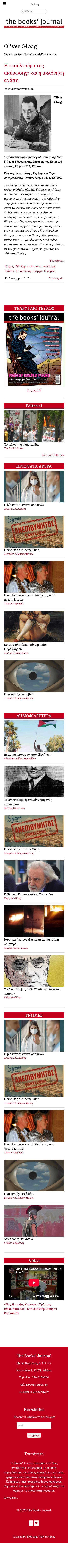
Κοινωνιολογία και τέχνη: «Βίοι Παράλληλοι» (25, 646)
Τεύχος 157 (12, 266)
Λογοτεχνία (56, 278)
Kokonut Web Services (41, 1536)
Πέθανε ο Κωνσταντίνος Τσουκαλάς (29, 894)
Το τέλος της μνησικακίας (21, 444)
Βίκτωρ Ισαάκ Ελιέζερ (16, 948)
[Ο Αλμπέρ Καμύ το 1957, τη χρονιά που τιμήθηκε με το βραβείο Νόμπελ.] (27, 123)
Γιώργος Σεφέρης (44, 271)
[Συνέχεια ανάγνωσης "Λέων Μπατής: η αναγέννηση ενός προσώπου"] (34, 781)
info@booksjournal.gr (34, 1384)
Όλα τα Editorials (53, 455)
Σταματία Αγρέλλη (14, 1243)
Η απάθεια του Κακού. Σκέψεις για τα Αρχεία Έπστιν (29, 597)
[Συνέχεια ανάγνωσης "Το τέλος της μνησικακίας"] (34, 426)
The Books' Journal (14, 448)
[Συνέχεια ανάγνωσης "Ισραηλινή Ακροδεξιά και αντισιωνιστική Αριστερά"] (34, 921)
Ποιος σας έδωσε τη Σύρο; (22, 550)
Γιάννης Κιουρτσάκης (18, 271)
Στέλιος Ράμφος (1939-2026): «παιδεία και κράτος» (32, 991)
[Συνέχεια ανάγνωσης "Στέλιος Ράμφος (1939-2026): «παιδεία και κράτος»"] (34, 970)
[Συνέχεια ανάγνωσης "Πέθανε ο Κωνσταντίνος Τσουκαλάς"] (34, 876)
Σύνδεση (34, 4)
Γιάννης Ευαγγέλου (14, 808)
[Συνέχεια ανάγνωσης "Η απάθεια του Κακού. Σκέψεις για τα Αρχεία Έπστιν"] (34, 576)
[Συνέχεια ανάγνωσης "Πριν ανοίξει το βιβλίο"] (34, 675)
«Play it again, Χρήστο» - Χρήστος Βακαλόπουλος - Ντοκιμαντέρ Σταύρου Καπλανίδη (30, 1308)
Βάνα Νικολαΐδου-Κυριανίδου (20, 758)
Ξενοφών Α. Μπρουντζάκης (18, 553)
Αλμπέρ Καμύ (29, 266)
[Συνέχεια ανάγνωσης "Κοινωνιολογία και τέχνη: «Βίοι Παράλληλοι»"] (34, 626)
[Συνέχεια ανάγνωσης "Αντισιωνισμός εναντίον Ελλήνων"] (34, 736)
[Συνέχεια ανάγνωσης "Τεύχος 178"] (34, 349)
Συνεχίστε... (57, 260)
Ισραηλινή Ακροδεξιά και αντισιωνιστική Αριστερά (31, 941)
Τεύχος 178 (34, 390)
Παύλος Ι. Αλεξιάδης (15, 508)
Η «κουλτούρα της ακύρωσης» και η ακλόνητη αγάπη (34, 72)
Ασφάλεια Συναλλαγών (34, 1391)
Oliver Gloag (46, 266)
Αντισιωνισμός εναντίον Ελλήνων (27, 754)
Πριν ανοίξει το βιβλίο (19, 694)
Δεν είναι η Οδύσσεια (18, 1238)
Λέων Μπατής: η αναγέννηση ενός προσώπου (28, 801)
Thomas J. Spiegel (13, 603)
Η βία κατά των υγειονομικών (24, 504)
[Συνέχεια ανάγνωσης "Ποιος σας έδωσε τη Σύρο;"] (34, 531)
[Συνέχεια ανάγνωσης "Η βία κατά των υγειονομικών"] (34, 486)
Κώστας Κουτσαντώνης (16, 653)
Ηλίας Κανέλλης (12, 898)
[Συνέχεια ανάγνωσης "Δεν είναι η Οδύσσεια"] (34, 1220)
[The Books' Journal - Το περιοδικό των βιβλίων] (34, 22)
